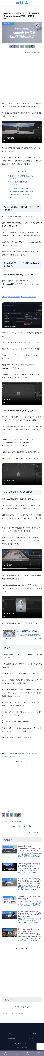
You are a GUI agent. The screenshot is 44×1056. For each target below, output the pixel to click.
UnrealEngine (16, 756)
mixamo (6, 756)
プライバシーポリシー (22, 1044)
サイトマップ (33, 1038)
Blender (35, 753)
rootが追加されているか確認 (19, 194)
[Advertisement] (22, 77)
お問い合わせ (10, 1038)
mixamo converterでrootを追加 (22, 191)
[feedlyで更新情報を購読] (25, 826)
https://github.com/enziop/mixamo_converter (19, 297)
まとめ (12, 197)
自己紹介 (33, 1033)
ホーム (11, 1033)
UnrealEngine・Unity (23, 753)
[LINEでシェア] (27, 46)
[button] (32, 46)
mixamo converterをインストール (23, 188)
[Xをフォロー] (19, 826)
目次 (19, 171)
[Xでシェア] (11, 46)
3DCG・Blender (9, 753)
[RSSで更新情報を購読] (30, 826)
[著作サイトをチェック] (14, 826)
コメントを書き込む (22, 1007)
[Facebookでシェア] (16, 46)
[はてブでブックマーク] (22, 46)
